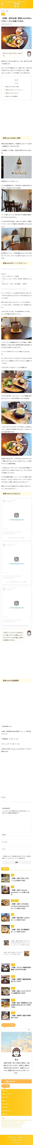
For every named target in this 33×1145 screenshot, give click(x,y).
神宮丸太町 (7, 1111)
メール (4, 842)
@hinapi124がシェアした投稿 (16, 537)
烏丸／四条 (7, 1094)
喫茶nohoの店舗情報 (12, 96)
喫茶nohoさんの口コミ (12, 93)
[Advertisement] (16, 118)
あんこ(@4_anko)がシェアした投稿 (16, 581)
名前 (4, 834)
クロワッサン (13, 1122)
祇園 (5, 1107)
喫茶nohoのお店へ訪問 (12, 87)
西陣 (5, 1114)
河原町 (6, 1097)
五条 (4, 797)
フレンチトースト (6, 1126)
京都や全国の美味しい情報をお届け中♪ (16, 1137)
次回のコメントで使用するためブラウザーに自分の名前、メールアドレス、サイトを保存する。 (16, 857)
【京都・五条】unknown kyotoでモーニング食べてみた (20, 892)
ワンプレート (17, 1126)
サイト (4, 849)
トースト (21, 1122)
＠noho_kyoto (16, 749)
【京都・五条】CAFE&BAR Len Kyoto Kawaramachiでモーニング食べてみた (20, 906)
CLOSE (16, 83)
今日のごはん (16, 1139)
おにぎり (4, 1122)
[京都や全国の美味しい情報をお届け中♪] (16, 6)
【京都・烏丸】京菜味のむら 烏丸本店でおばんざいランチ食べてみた (21, 1005)
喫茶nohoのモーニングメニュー (15, 90)
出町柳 (6, 1104)
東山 (5, 1101)
